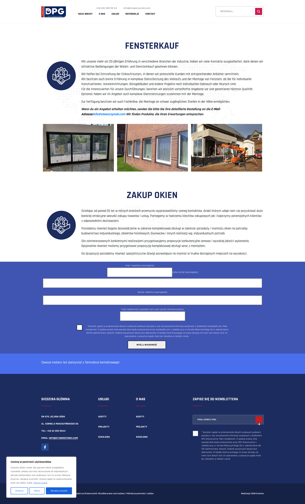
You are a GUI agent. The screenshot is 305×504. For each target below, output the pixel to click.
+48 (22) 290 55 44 (106, 8)
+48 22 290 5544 (56, 431)
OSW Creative (257, 493)
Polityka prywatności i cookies (140, 493)
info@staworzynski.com (136, 8)
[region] (41, 477)
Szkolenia (104, 437)
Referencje (132, 14)
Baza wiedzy (85, 14)
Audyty (102, 416)
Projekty (103, 426)
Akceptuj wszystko (59, 490)
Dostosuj (19, 490)
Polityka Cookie (40, 482)
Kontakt (150, 14)
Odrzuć (37, 490)
